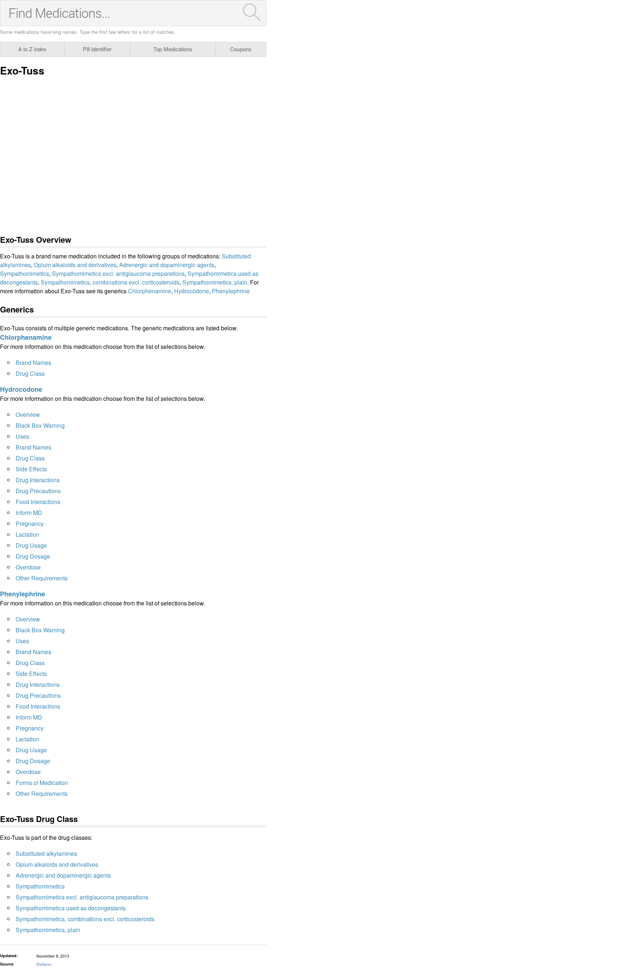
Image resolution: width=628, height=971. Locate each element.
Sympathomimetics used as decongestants (71, 908)
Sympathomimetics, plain (214, 282)
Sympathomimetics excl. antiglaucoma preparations (118, 273)
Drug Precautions (38, 491)
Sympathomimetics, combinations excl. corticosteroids (110, 282)
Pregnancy (30, 523)
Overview (28, 414)
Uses (22, 436)
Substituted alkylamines (46, 853)
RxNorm (43, 964)
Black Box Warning (40, 425)
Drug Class (30, 373)
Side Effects (31, 469)
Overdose (28, 567)
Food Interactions (38, 501)
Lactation (27, 534)
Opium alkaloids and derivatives (75, 265)
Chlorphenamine (149, 291)
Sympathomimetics (24, 273)
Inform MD (29, 512)
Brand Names (33, 362)
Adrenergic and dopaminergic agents (166, 265)
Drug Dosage (33, 556)
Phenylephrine (231, 291)
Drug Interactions (38, 480)
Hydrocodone (191, 291)
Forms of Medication (42, 782)
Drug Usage (31, 545)
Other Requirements (42, 578)
